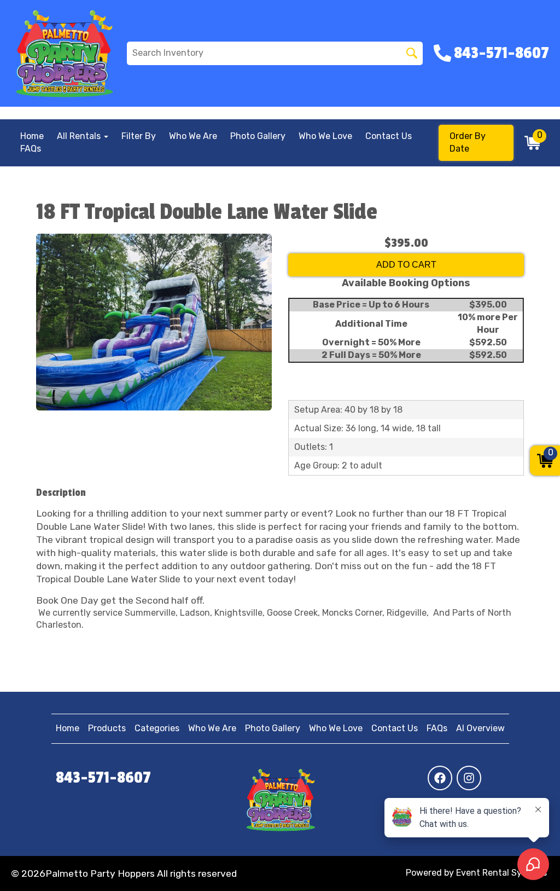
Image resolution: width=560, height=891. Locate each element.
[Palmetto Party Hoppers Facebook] (440, 778)
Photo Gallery (257, 136)
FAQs (30, 148)
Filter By (138, 136)
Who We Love (325, 136)
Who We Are (193, 136)
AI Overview (480, 728)
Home (32, 136)
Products (107, 728)
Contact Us (388, 136)
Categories (157, 728)
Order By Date (468, 142)
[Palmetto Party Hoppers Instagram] (469, 778)
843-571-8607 (103, 778)
